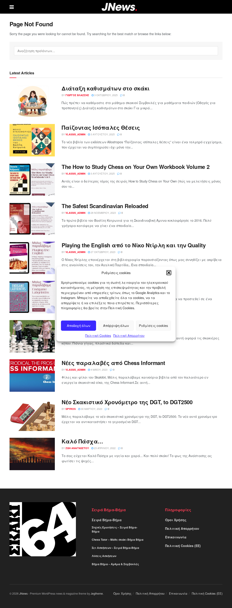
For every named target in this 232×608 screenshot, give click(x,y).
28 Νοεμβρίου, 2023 (103, 212)
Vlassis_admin (75, 134)
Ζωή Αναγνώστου (77, 448)
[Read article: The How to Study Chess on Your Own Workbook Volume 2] (32, 179)
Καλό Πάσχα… (82, 441)
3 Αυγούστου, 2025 (102, 134)
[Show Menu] (12, 7)
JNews (23, 593)
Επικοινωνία (175, 537)
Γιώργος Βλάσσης (77, 95)
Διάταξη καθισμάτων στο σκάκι (106, 88)
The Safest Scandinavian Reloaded (105, 206)
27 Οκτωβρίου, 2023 (102, 252)
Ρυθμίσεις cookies (153, 325)
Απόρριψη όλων (116, 325)
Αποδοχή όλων (78, 325)
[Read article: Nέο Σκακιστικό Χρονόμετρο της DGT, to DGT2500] (32, 415)
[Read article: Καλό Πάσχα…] (32, 454)
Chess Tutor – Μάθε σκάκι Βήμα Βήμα (117, 539)
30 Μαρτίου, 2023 (91, 409)
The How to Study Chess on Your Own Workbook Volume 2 (135, 166)
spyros (70, 409)
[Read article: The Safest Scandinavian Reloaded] (32, 218)
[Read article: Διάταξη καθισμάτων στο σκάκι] (32, 101)
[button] (169, 272)
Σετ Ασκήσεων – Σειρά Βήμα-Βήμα (115, 548)
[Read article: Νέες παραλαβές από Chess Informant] (32, 375)
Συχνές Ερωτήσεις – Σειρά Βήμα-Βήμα (114, 529)
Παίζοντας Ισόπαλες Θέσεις (101, 127)
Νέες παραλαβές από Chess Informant (113, 363)
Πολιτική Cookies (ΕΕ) (183, 545)
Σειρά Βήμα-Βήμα (107, 520)
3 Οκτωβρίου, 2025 (106, 95)
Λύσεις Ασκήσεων (104, 556)
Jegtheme (97, 593)
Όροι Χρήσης (175, 520)
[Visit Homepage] (119, 7)
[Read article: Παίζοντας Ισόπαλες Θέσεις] (32, 140)
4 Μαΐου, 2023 (98, 369)
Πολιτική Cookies (98, 335)
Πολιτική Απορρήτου (129, 335)
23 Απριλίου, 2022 (104, 448)
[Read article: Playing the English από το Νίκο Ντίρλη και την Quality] (32, 258)
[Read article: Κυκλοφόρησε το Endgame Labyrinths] (32, 297)
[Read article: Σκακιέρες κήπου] (32, 336)
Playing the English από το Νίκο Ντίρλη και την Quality (133, 245)
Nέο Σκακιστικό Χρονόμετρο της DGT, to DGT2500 (127, 402)
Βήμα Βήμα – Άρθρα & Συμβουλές (115, 564)
